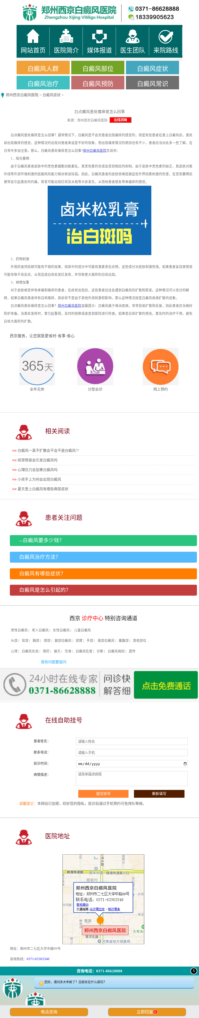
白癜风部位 (97, 68)
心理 (14, 651)
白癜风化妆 (30, 651)
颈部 (47, 640)
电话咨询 (49, 1012)
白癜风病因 (116, 651)
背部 (25, 640)
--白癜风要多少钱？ (41, 540)
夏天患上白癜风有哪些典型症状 (43, 489)
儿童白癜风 (82, 630)
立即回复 (147, 1012)
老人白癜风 (40, 630)
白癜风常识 (152, 84)
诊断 (100, 651)
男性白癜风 (19, 630)
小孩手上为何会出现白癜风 (39, 479)
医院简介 (74, 5)
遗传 (132, 651)
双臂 (79, 640)
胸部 (36, 640)
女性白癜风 (61, 630)
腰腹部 (124, 640)
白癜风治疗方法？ (40, 557)
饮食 (68, 651)
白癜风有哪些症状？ (42, 573)
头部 (14, 640)
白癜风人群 (43, 68)
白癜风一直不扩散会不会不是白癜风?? (48, 451)
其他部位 (139, 640)
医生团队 (124, 5)
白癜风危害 (84, 651)
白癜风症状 (152, 68)
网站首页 (25, 5)
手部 (90, 640)
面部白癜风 (106, 640)
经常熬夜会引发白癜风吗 (38, 460)
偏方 (57, 651)
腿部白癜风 (63, 640)
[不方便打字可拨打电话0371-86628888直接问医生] (99, 998)
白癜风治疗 (43, 84)
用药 (46, 651)
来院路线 (174, 5)
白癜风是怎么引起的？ (45, 590)
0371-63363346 (38, 959)
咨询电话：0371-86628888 (99, 971)
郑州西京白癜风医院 (22, 95)
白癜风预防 (97, 84)
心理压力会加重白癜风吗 (38, 470)
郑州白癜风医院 (94, 150)
